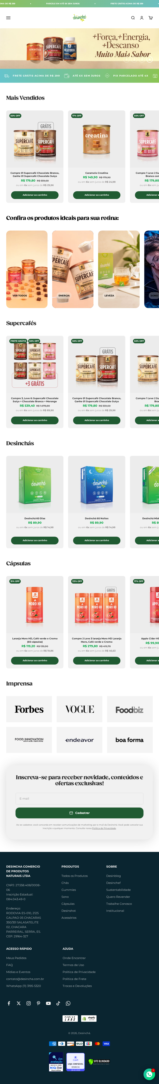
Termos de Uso (73, 965)
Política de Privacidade (104, 828)
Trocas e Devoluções (77, 986)
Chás (65, 883)
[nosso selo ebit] (56, 1062)
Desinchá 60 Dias (34, 518)
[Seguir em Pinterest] (38, 1003)
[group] (79, 48)
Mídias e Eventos (18, 972)
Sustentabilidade (118, 890)
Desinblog (113, 876)
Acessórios (68, 918)
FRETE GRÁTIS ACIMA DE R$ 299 (101, 3)
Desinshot (68, 911)
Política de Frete (74, 979)
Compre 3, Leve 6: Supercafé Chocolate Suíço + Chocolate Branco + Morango (35, 400)
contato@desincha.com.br (25, 979)
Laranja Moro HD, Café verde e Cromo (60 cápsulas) (35, 640)
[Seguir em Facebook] (8, 1003)
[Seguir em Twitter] (18, 1003)
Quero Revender (118, 897)
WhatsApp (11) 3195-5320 (23, 986)
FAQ (9, 965)
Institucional (115, 911)
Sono (65, 897)
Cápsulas (67, 904)
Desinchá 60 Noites (96, 518)
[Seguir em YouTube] (48, 1003)
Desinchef (113, 883)
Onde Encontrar (74, 958)
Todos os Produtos (74, 876)
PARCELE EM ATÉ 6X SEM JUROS (37, 3)
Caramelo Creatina (96, 172)
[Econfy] (75, 1062)
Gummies (68, 890)
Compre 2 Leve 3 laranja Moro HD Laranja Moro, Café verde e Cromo (96, 640)
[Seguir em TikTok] (58, 1003)
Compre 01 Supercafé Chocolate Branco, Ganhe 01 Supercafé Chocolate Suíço (34, 174)
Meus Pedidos (16, 958)
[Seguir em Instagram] (28, 1003)
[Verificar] (99, 1062)
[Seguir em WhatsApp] (68, 1003)
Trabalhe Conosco (119, 904)
